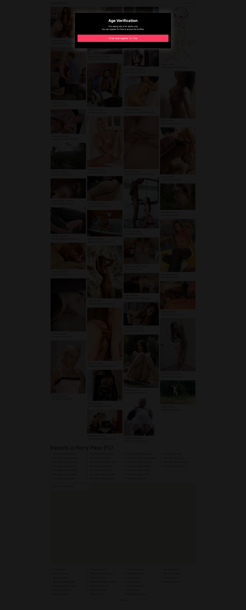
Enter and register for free (123, 38)
